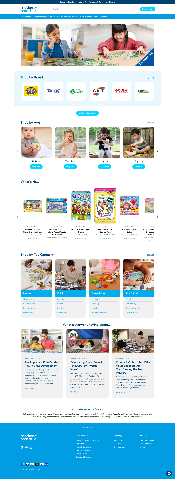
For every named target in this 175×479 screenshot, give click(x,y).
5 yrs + (139, 161)
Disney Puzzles (29, 308)
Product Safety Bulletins (85, 450)
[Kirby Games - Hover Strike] (129, 205)
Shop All (150, 122)
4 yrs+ (104, 161)
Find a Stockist (146, 443)
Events (142, 447)
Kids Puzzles (28, 299)
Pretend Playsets (99, 312)
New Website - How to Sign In (93, 16)
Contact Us (80, 443)
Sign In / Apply (147, 9)
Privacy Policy (81, 453)
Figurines (61, 299)
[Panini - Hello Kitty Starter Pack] (105, 205)
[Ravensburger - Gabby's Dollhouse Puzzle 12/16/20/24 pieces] (153, 205)
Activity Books (132, 312)
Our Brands (26, 16)
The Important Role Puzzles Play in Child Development (42, 364)
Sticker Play (131, 303)
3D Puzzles (28, 312)
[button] (169, 473)
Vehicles (95, 308)
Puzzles (60, 308)
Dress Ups (96, 303)
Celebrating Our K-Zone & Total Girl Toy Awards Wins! (86, 365)
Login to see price (33, 238)
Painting (129, 299)
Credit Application (147, 440)
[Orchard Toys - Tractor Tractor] (81, 205)
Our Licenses (119, 447)
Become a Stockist (69, 16)
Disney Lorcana (40, 16)
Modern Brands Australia (33, 470)
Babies (36, 161)
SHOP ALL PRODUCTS (87, 113)
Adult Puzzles (29, 303)
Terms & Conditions (84, 447)
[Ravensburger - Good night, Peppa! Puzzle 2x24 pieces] (57, 205)
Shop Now (36, 167)
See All (151, 78)
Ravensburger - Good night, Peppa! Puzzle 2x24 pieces (57, 232)
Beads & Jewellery (133, 308)
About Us (54, 16)
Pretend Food (97, 299)
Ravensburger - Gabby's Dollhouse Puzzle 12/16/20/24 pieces (153, 232)
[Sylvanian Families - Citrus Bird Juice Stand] (33, 205)
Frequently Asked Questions (87, 440)
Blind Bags (62, 312)
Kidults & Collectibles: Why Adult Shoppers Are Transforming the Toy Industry (133, 367)
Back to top (86, 427)
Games (60, 303)
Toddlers (70, 161)
